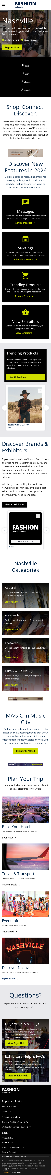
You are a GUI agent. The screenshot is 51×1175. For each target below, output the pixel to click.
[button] (25, 541)
